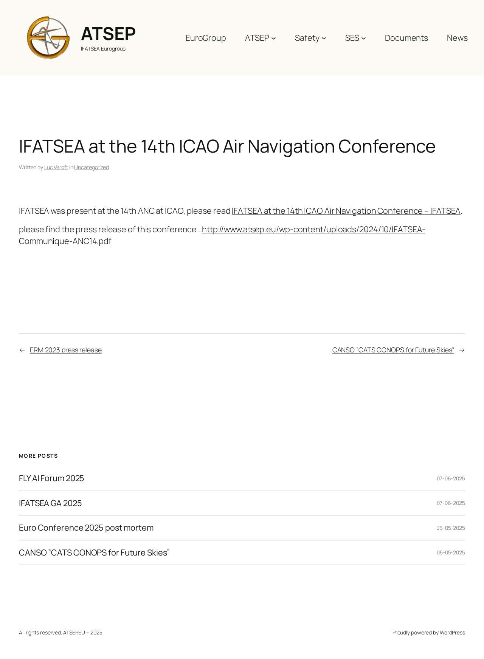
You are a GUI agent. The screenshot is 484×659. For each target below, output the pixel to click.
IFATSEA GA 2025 (50, 503)
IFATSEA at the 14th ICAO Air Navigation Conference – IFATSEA (346, 210)
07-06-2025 (451, 478)
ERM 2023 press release (66, 349)
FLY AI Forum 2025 (51, 478)
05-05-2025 (451, 552)
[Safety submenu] (323, 37)
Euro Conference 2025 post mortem (86, 527)
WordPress (452, 632)
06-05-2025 (450, 527)
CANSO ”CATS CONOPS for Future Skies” (393, 349)
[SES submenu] (363, 37)
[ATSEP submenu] (273, 37)
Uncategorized (91, 167)
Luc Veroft (56, 167)
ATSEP (108, 33)
